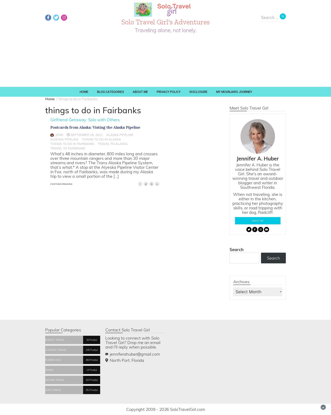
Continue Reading (61, 184)
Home (84, 92)
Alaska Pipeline (119, 135)
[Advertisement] (165, 61)
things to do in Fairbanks (72, 144)
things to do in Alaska (101, 139)
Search (237, 249)
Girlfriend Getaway (68, 119)
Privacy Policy (169, 92)
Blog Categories (110, 92)
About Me (140, 92)
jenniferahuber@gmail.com (135, 354)
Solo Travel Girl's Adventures (165, 22)
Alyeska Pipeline (64, 139)
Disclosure (198, 92)
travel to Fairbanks (67, 148)
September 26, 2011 (87, 135)
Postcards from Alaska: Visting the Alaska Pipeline (95, 127)
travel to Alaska (113, 144)
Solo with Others (104, 119)
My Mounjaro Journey (234, 92)
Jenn (59, 135)
